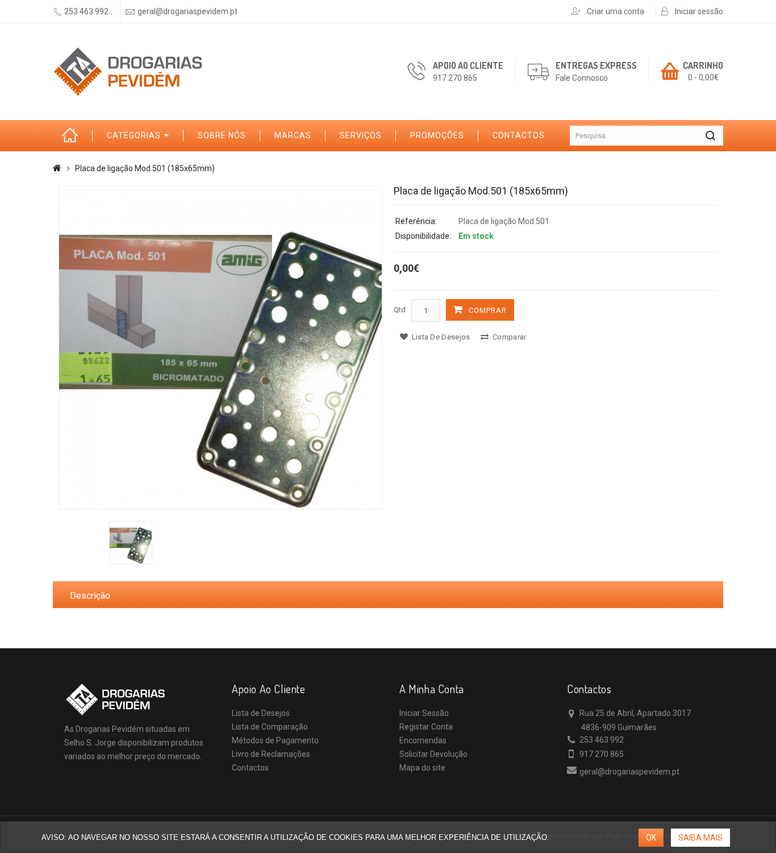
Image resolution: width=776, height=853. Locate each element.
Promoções (437, 135)
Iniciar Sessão (424, 713)
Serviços (361, 135)
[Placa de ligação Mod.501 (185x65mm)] (220, 347)
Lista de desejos (440, 337)
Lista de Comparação (270, 726)
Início (73, 135)
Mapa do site (422, 767)
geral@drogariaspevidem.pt (187, 11)
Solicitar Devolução (433, 754)
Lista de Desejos (261, 713)
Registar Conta (426, 726)
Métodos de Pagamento (275, 740)
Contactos (519, 135)
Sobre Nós (222, 135)
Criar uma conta (615, 11)
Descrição (90, 595)
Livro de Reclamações (271, 754)
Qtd (400, 309)
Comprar (488, 310)
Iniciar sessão (699, 11)
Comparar (509, 337)
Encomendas (423, 740)
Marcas (292, 135)
